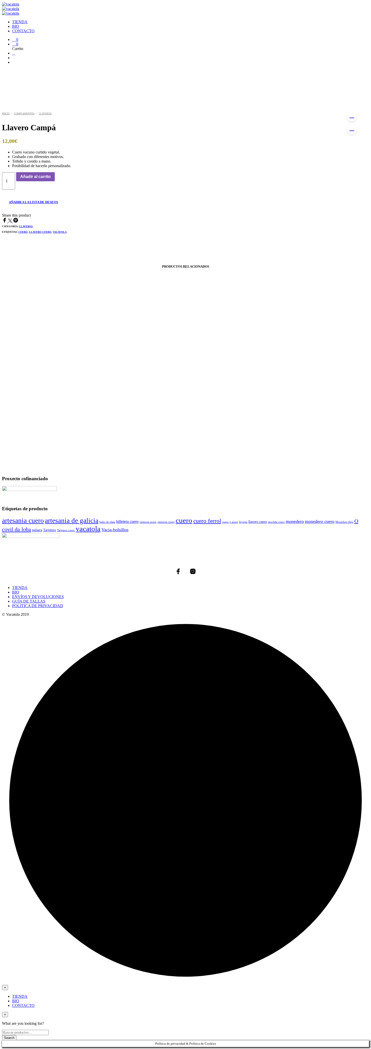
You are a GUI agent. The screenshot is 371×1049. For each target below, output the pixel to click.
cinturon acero (148, 522)
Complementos (24, 113)
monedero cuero (319, 521)
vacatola (60, 232)
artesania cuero (23, 520)
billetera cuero (127, 521)
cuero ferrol (207, 521)
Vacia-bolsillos (114, 529)
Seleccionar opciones (27, 438)
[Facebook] (5, 221)
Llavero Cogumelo (312, 389)
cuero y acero (230, 522)
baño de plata (107, 522)
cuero (23, 232)
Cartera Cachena (58, 421)
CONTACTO (23, 31)
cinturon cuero (166, 522)
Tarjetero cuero (66, 530)
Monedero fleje (344, 522)
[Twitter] (10, 221)
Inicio (6, 113)
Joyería (243, 522)
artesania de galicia (71, 520)
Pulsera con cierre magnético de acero (185, 421)
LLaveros (45, 113)
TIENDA (20, 22)
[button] (15, 39)
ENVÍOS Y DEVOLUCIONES (38, 597)
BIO (15, 26)
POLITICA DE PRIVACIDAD (37, 606)
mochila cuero (276, 522)
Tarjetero (49, 530)
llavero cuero (40, 232)
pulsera (37, 530)
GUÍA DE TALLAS (28, 601)
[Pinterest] (15, 221)
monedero (295, 521)
